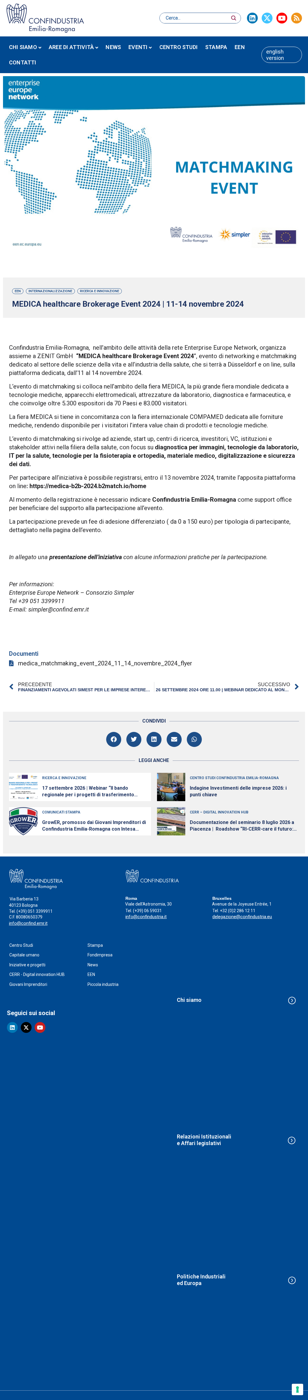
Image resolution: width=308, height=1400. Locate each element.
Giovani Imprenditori (28, 984)
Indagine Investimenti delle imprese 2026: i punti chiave (238, 791)
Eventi (137, 47)
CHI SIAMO (23, 47)
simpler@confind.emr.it (58, 609)
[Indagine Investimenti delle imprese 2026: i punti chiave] (171, 787)
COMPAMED (206, 416)
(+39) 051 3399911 (35, 911)
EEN (240, 47)
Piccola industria (103, 984)
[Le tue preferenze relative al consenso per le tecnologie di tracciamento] (297, 1389)
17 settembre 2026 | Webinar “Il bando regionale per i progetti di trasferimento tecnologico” (88, 791)
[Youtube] (281, 18)
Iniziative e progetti (27, 964)
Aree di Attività (71, 47)
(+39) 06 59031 (147, 910)
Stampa (216, 47)
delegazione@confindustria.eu (242, 916)
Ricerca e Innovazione (99, 291)
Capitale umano (24, 954)
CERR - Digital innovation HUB (37, 974)
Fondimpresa (100, 954)
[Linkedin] (252, 18)
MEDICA (41, 416)
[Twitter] (267, 18)
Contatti (22, 62)
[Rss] (296, 18)
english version (275, 54)
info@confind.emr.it (28, 923)
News (113, 47)
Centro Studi (21, 945)
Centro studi (178, 47)
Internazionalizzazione (50, 291)
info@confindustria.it (146, 916)
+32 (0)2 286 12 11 (237, 910)
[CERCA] (234, 18)
